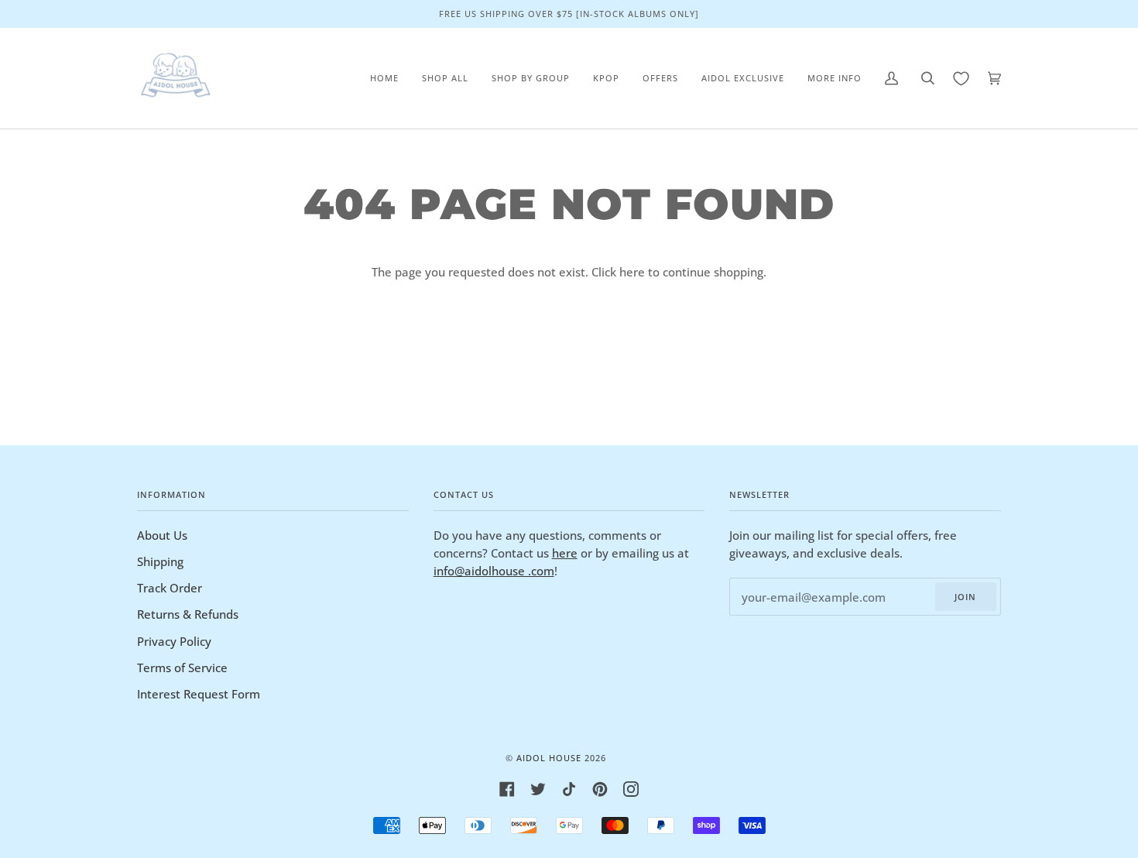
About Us (162, 535)
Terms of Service (182, 667)
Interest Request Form (198, 694)
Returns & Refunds (187, 614)
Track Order (169, 587)
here (632, 272)
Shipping (160, 561)
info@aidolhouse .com (494, 570)
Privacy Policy (174, 641)
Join (965, 596)
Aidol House (548, 758)
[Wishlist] (961, 78)
